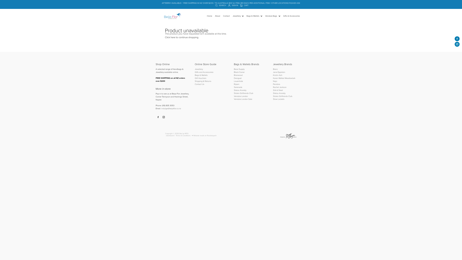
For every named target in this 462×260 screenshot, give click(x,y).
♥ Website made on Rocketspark (204, 135)
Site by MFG (183, 133)
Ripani (236, 84)
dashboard (170, 135)
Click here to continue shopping (181, 37)
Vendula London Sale (243, 99)
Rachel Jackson (279, 87)
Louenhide (238, 81)
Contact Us (199, 84)
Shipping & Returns (203, 81)
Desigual (238, 78)
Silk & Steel (278, 90)
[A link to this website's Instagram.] (457, 44)
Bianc (275, 69)
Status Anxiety (240, 90)
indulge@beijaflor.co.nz (171, 108)
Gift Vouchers (200, 78)
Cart (246, 5)
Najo (275, 81)
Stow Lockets (278, 99)
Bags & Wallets (201, 75)
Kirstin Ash (277, 75)
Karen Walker (278, 78)
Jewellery (199, 69)
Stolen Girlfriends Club (243, 93)
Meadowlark (290, 78)
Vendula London (241, 96)
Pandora (276, 84)
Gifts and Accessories (204, 72)
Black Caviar (239, 72)
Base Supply (239, 69)
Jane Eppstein (279, 72)
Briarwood (238, 75)
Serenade (238, 87)
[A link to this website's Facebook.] (457, 38)
